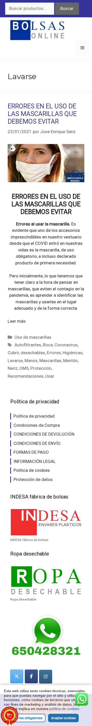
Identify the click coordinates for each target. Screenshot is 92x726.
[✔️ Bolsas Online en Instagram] (45, 677)
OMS (24, 368)
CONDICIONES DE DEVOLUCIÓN (44, 434)
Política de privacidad (34, 416)
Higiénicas (73, 352)
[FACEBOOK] (31, 676)
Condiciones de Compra (37, 425)
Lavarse (15, 360)
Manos (31, 360)
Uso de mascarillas (33, 337)
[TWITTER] (16, 676)
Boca (48, 344)
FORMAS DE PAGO (31, 452)
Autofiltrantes (28, 344)
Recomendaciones (25, 376)
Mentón (70, 360)
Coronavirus (66, 344)
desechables (33, 352)
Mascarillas (50, 360)
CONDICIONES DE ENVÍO (37, 443)
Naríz (13, 368)
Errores (54, 352)
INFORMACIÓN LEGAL (35, 461)
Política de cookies (32, 470)
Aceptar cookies (63, 718)
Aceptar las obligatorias (24, 718)
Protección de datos (33, 479)
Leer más (17, 321)
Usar (49, 376)
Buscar (67, 8)
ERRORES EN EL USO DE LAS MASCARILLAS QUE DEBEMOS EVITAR (42, 114)
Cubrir (13, 352)
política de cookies (64, 709)
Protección (40, 368)
